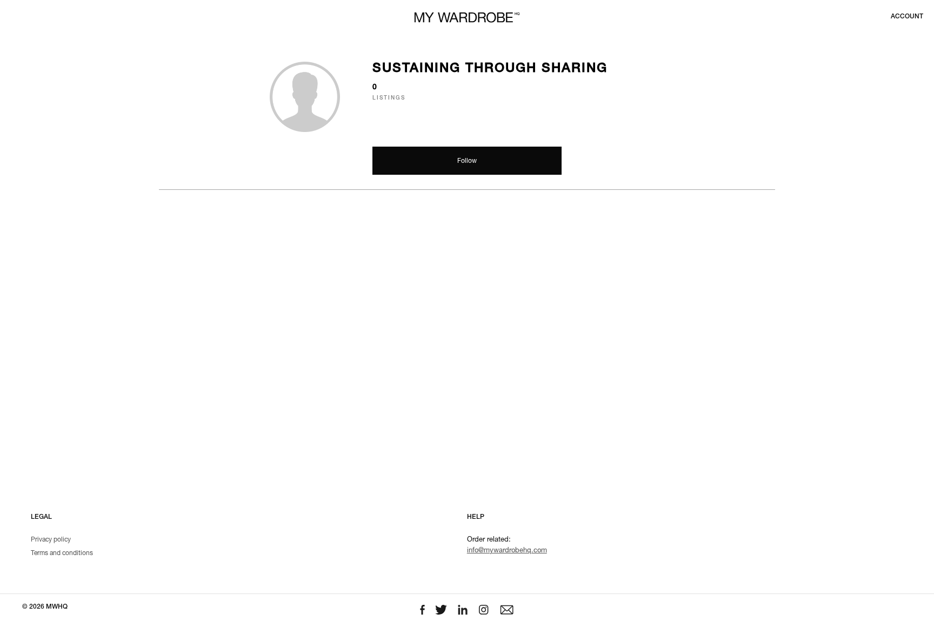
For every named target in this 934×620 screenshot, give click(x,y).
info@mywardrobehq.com (507, 551)
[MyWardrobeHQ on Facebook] (423, 610)
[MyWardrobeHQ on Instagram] (485, 610)
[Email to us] (507, 610)
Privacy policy (51, 540)
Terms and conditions (62, 553)
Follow (467, 161)
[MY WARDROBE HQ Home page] (467, 17)
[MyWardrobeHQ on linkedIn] (464, 610)
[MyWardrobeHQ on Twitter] (442, 610)
